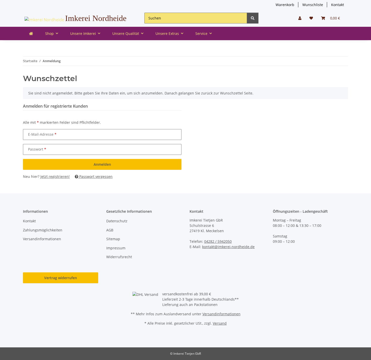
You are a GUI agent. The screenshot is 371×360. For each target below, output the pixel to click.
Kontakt (337, 4)
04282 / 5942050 (218, 241)
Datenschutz (116, 221)
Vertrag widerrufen (60, 277)
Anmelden (102, 164)
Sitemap (113, 238)
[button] (299, 18)
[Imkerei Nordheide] (31, 33)
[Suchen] (252, 18)
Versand (220, 323)
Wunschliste (312, 4)
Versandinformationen (42, 238)
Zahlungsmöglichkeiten (42, 230)
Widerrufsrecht (119, 256)
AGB (109, 230)
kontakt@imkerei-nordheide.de (228, 246)
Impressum (115, 248)
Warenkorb (285, 4)
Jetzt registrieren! (55, 176)
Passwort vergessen (95, 176)
